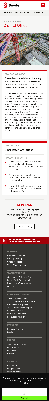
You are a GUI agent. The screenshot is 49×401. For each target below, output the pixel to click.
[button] (34, 5)
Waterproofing (22, 13)
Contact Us (12, 366)
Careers (10, 353)
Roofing (8, 13)
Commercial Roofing (16, 256)
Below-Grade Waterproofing (19, 280)
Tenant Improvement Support (20, 308)
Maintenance (39, 13)
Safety (10, 332)
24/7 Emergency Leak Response (21, 302)
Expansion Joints (15, 311)
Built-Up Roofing (14, 259)
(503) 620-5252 (18, 241)
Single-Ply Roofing (15, 262)
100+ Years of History (16, 344)
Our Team (11, 350)
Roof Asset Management (18, 305)
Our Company (13, 347)
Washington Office (15, 372)
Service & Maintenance (17, 298)
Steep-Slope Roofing (16, 265)
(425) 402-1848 (34, 241)
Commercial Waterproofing (19, 277)
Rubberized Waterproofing (19, 283)
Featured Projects (15, 329)
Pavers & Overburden (16, 314)
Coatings (11, 286)
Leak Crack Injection (16, 317)
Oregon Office (13, 369)
